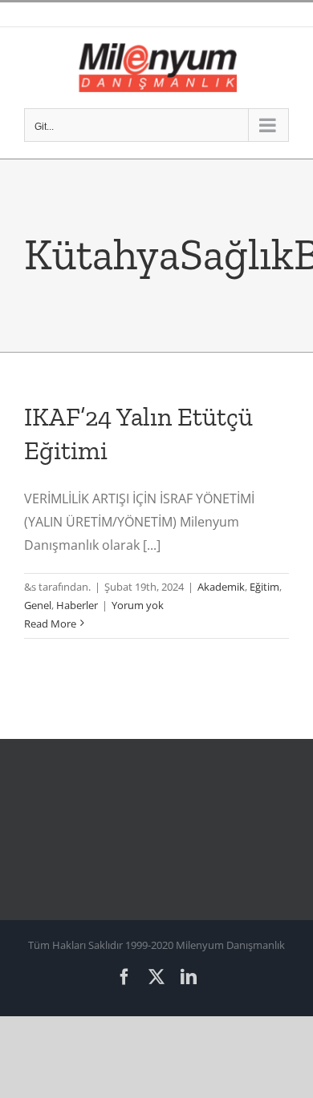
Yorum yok (138, 605)
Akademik (221, 586)
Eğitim (264, 586)
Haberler (77, 605)
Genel (37, 605)
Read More (50, 623)
